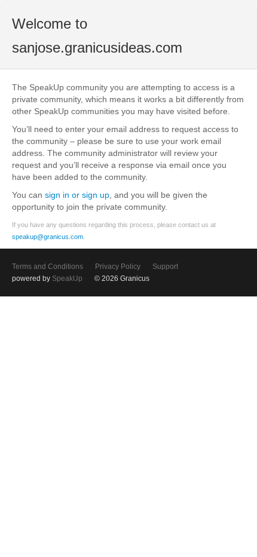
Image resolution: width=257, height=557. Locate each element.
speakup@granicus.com (47, 236)
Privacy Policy (117, 266)
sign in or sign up (77, 195)
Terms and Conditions (47, 266)
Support (165, 266)
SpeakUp (67, 278)
